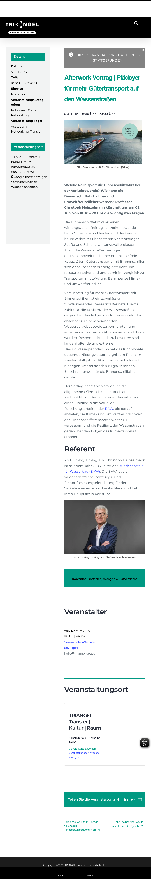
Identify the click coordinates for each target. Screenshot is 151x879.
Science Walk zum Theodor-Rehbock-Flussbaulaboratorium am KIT (84, 825)
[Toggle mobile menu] (143, 23)
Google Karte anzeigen (82, 748)
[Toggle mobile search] (136, 23)
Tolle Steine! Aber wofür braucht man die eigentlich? (126, 824)
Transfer (36, 131)
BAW (109, 409)
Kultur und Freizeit (25, 110)
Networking (20, 115)
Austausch (19, 126)
